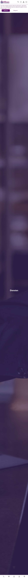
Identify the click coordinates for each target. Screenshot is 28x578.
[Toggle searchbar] (18, 2)
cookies (4, 7)
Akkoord (6, 10)
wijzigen (9, 8)
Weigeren (15, 10)
